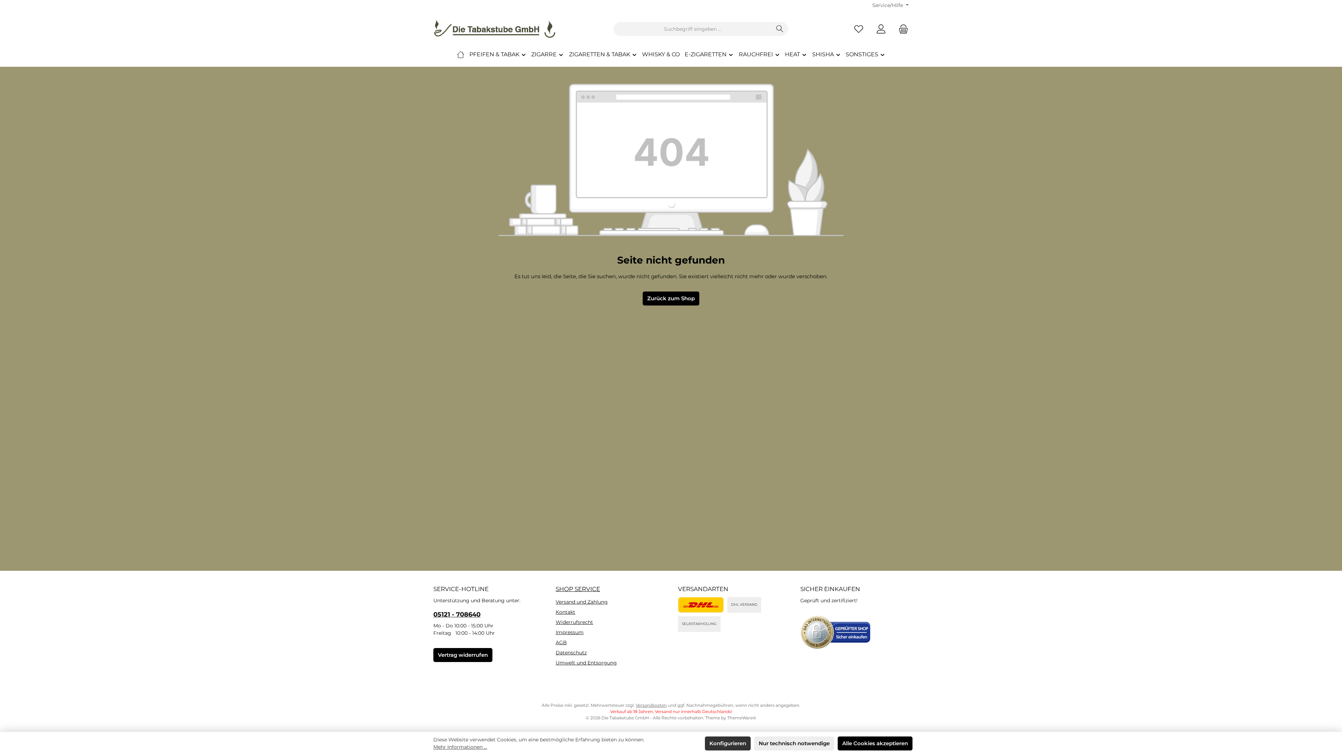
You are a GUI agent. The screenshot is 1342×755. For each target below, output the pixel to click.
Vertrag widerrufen (463, 655)
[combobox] (692, 29)
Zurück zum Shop (671, 298)
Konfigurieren (727, 743)
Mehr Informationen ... (460, 747)
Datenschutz (571, 652)
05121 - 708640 (457, 614)
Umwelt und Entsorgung (586, 663)
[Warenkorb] (901, 29)
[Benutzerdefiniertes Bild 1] (701, 605)
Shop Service (578, 588)
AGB (561, 642)
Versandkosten (651, 705)
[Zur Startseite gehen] (494, 29)
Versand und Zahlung (582, 602)
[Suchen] (780, 29)
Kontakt (565, 612)
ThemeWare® (741, 717)
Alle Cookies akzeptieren (875, 743)
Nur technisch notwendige (794, 743)
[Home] (460, 54)
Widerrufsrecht (574, 622)
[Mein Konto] (881, 29)
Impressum (570, 632)
